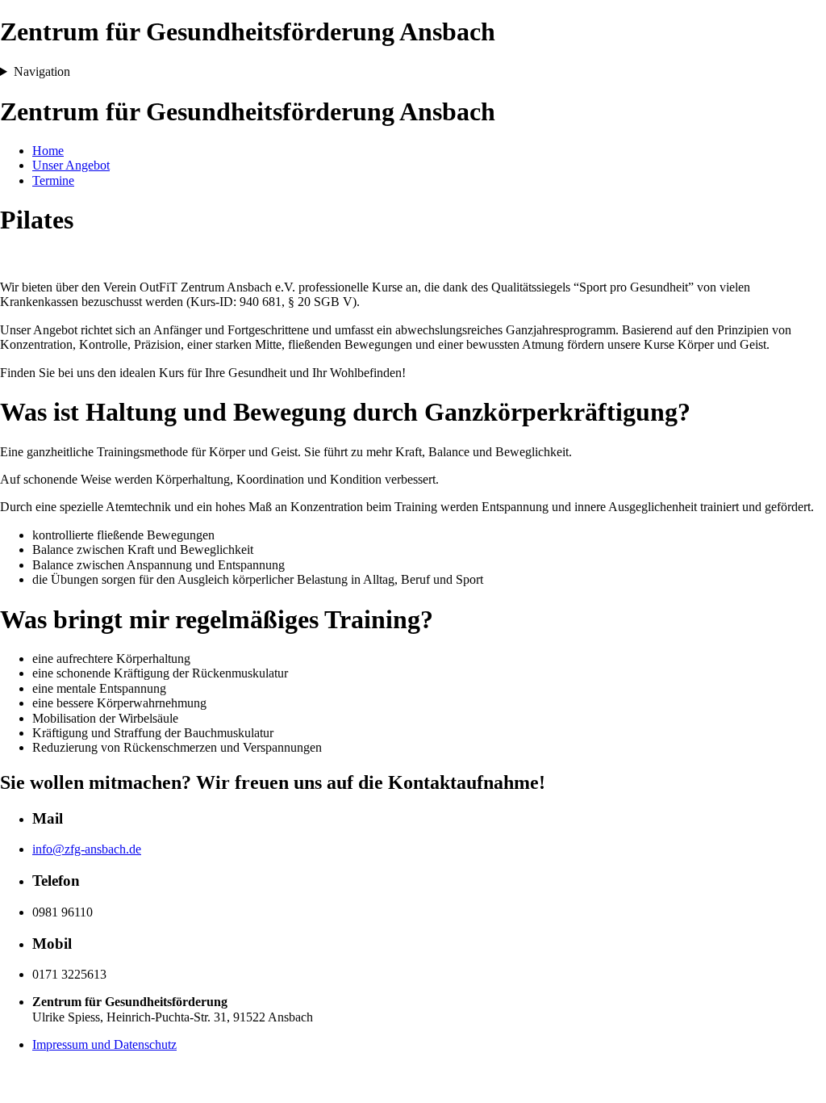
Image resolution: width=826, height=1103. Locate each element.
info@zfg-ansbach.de (86, 849)
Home (48, 150)
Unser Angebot (71, 165)
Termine (53, 180)
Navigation (42, 71)
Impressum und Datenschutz (104, 1044)
